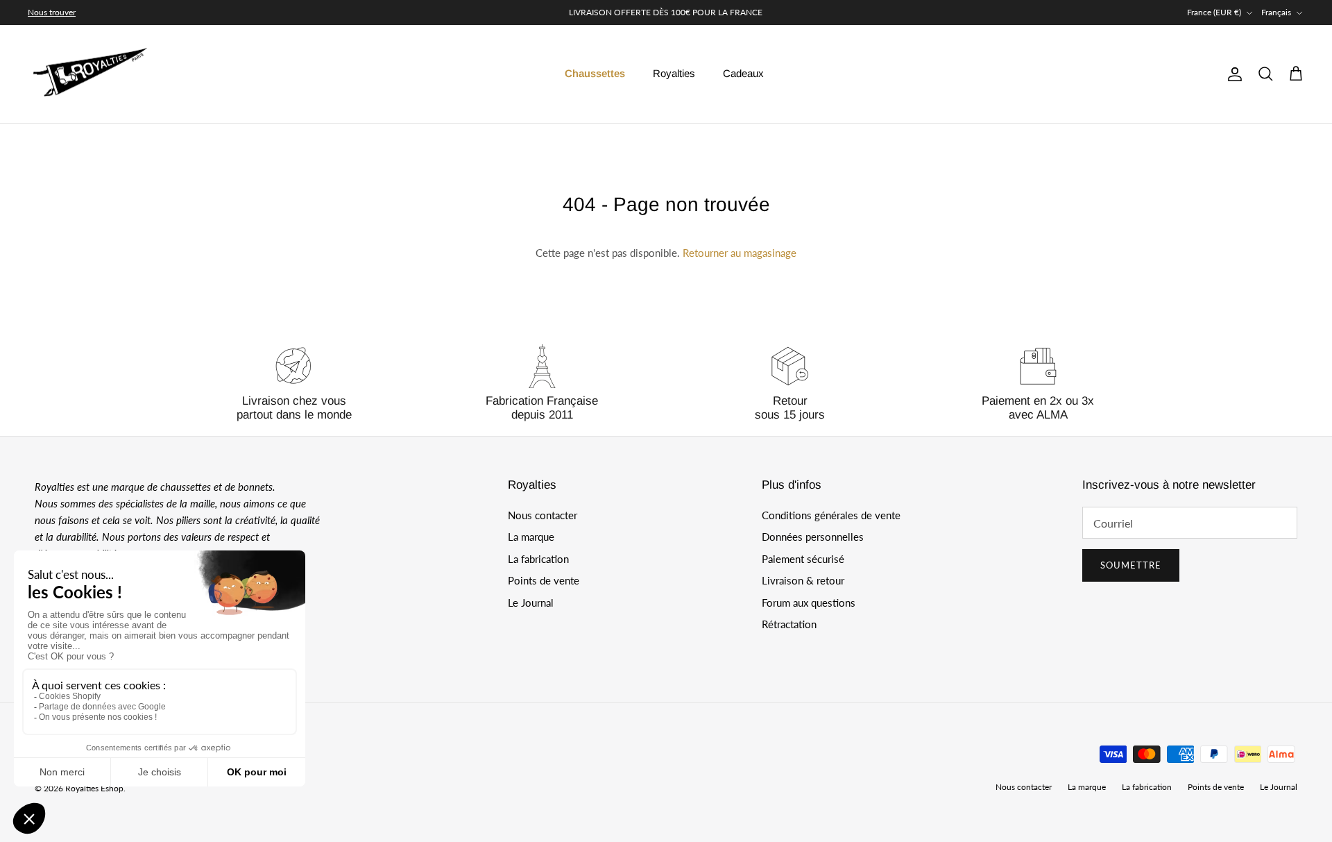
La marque (531, 536)
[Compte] (1232, 74)
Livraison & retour (803, 580)
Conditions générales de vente (831, 515)
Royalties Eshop (94, 788)
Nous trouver (52, 12)
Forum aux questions (808, 602)
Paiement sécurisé (803, 559)
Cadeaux (743, 73)
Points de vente (543, 580)
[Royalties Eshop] (90, 74)
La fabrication (538, 559)
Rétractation (789, 624)
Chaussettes (595, 73)
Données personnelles (813, 536)
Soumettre (1130, 565)
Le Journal (531, 602)
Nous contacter (542, 515)
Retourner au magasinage (739, 252)
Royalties (674, 73)
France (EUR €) (1214, 12)
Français (1276, 12)
